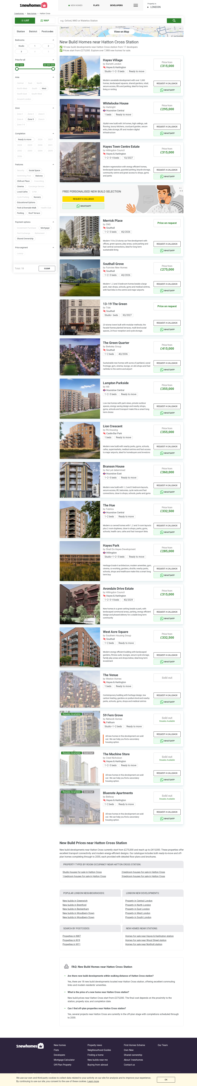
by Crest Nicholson (112, 758)
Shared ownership (133, 1055)
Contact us (129, 1064)
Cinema (20, 186)
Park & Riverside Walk (26, 208)
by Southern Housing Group (117, 635)
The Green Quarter (116, 343)
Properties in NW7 (72, 936)
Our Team (163, 1045)
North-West (22, 88)
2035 (50, 151)
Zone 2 (31, 114)
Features (19, 164)
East (30, 83)
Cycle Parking (23, 197)
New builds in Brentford (74, 905)
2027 (50, 139)
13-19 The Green (115, 304)
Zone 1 (20, 114)
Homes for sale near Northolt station (143, 944)
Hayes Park (111, 545)
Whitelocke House (115, 103)
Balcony (39, 176)
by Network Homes (112, 719)
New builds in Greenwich (75, 900)
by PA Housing (110, 430)
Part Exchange (23, 233)
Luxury (20, 253)
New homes (76, 5)
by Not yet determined (114, 470)
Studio (21, 46)
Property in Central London (138, 900)
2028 (19, 145)
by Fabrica (108, 509)
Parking (20, 213)
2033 (30, 151)
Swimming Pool (24, 176)
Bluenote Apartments (118, 793)
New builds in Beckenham (76, 909)
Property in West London (137, 913)
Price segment (21, 247)
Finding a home (95, 1055)
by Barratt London (112, 64)
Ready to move (24, 139)
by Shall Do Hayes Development (119, 549)
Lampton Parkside (116, 383)
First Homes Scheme (134, 1045)
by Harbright (109, 107)
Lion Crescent (112, 426)
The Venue (110, 675)
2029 (30, 145)
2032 (19, 151)
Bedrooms (19, 40)
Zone (17, 108)
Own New (129, 1050)
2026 (40, 139)
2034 (40, 151)
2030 (40, 145)
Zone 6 (41, 119)
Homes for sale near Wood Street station (145, 940)
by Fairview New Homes (115, 267)
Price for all (20, 60)
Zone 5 (31, 119)
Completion (20, 133)
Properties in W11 (71, 944)
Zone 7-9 (21, 124)
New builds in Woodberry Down (78, 913)
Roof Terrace (34, 213)
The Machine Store (116, 754)
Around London (24, 99)
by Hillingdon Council (114, 150)
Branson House (113, 466)
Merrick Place (113, 220)
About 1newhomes (133, 1059)
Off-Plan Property (62, 1064)
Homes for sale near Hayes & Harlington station (149, 936)
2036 (19, 156)
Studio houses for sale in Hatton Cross (82, 872)
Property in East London (137, 909)
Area (17, 77)
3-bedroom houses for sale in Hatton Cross (143, 876)
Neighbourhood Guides (99, 1050)
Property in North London (138, 905)
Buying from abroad (98, 1064)
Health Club (46, 208)
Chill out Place (23, 181)
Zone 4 (20, 119)
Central (20, 83)
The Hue (109, 505)
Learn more (93, 1081)
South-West (37, 94)
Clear (47, 268)
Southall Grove (113, 264)
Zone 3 (41, 114)
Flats (96, 5)
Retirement (40, 233)
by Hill (106, 386)
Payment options (22, 222)
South (34, 88)
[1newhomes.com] (30, 1055)
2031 (50, 145)
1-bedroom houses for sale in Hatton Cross (84, 876)
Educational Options (26, 202)
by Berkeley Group (112, 346)
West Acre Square (115, 632)
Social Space (34, 170)
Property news (95, 1045)
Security (20, 170)
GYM (34, 192)
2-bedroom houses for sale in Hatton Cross (143, 872)
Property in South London (138, 917)
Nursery (37, 197)
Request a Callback (167, 83)
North (39, 83)
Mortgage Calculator (64, 1059)
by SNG (107, 224)
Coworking (39, 181)
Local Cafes (22, 192)
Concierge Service (36, 186)
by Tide (106, 307)
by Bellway (108, 796)
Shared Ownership (25, 238)
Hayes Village (113, 60)
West (44, 88)
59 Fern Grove (113, 715)
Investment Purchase (26, 228)
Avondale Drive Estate (118, 588)
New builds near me (98, 1059)
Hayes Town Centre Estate (121, 146)
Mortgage (45, 228)
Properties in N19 (71, 940)
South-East (22, 94)
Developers (116, 5)
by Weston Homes (112, 678)
